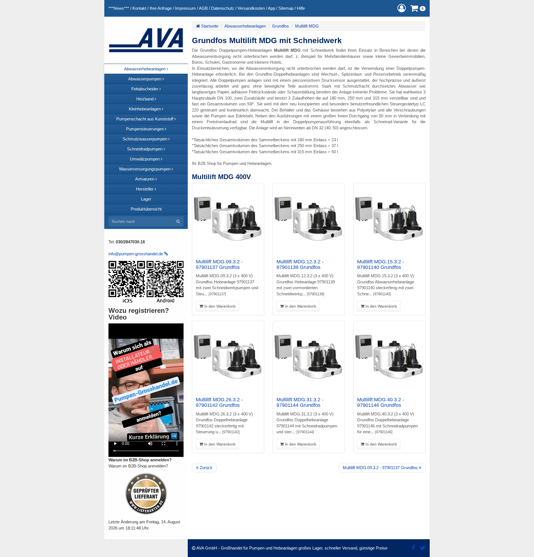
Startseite (209, 26)
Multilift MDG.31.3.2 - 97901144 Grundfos (299, 402)
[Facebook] (413, 547)
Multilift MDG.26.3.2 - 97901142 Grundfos (219, 402)
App (271, 8)
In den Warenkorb (219, 306)
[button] (401, 8)
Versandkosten (251, 8)
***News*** (118, 8)
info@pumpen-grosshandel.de (136, 253)
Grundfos (280, 26)
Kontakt (139, 8)
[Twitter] (423, 547)
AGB (203, 8)
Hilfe (301, 8)
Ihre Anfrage (161, 8)
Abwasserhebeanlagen (245, 26)
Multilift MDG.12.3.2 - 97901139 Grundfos (299, 264)
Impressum (185, 8)
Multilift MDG (307, 26)
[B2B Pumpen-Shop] (146, 40)
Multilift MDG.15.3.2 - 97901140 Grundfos (380, 264)
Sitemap (285, 8)
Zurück (205, 467)
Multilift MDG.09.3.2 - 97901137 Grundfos (219, 264)
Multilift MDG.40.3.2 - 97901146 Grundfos (380, 402)
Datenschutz (222, 8)
